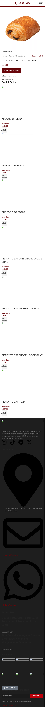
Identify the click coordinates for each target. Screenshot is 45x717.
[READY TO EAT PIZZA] (17, 384)
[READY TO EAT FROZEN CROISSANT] (17, 291)
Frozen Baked (20, 56)
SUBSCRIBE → (36, 695)
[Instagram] (4, 442)
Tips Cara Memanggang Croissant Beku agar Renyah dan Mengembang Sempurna (22, 639)
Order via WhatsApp (11, 70)
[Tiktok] (12, 442)
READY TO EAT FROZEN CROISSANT (22, 308)
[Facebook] (21, 442)
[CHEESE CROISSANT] (17, 195)
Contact (4, 706)
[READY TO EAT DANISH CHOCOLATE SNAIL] (17, 241)
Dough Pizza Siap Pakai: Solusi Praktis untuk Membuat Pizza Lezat (20, 621)
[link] (4, 130)
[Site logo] (22, 3)
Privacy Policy (12, 706)
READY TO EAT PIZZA (13, 402)
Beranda (4, 56)
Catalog (11, 56)
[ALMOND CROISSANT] (17, 101)
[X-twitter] (29, 442)
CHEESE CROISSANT (13, 212)
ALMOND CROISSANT (14, 119)
